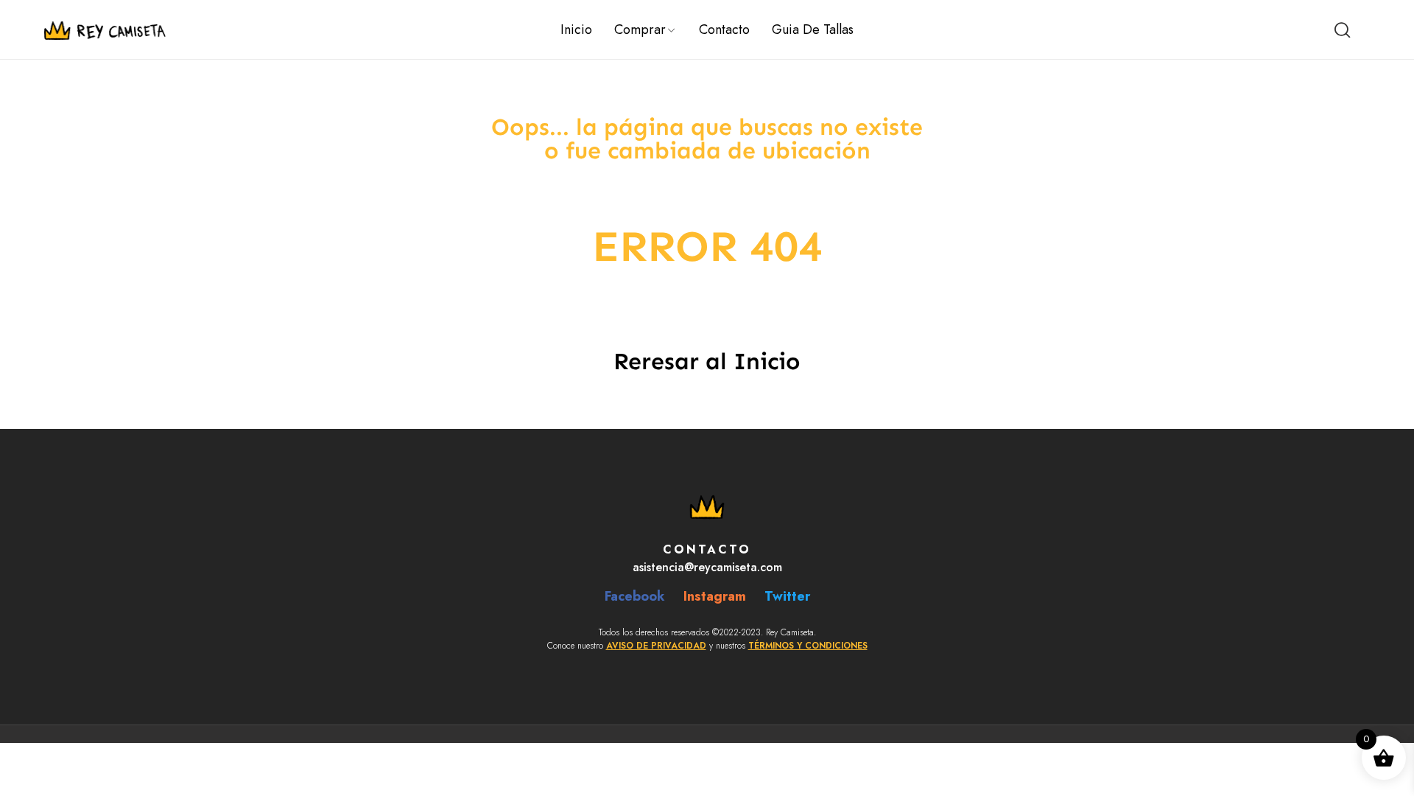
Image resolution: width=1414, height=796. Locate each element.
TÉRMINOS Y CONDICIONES (808, 645)
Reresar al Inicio (707, 361)
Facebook (635, 596)
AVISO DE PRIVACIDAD (656, 645)
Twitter (787, 596)
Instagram (714, 596)
